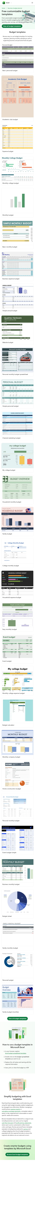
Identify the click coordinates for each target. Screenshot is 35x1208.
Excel (7, 3)
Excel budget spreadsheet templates (15, 1053)
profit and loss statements (23, 1123)
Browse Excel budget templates (17, 1154)
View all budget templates (12, 26)
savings (25, 1129)
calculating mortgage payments (11, 1111)
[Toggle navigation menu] (32, 2)
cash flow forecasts (7, 1123)
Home (3, 8)
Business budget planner (15, 8)
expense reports (15, 1109)
